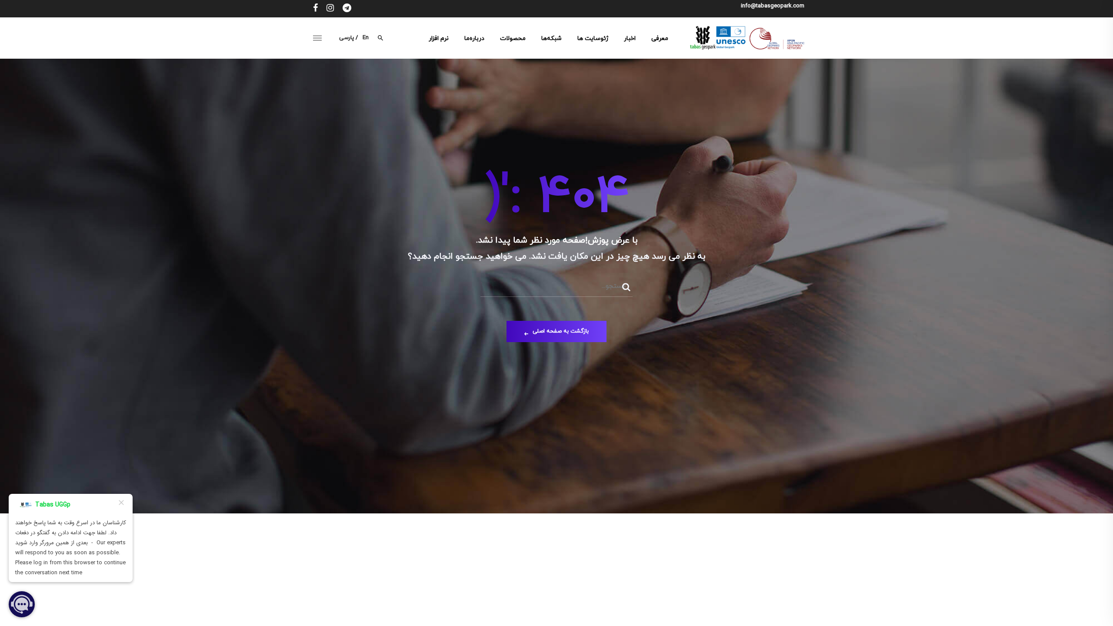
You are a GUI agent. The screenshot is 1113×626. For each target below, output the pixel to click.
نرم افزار (439, 38)
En (366, 38)
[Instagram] (330, 9)
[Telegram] (347, 9)
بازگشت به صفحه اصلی (561, 331)
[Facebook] (315, 9)
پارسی (346, 38)
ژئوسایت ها (592, 38)
